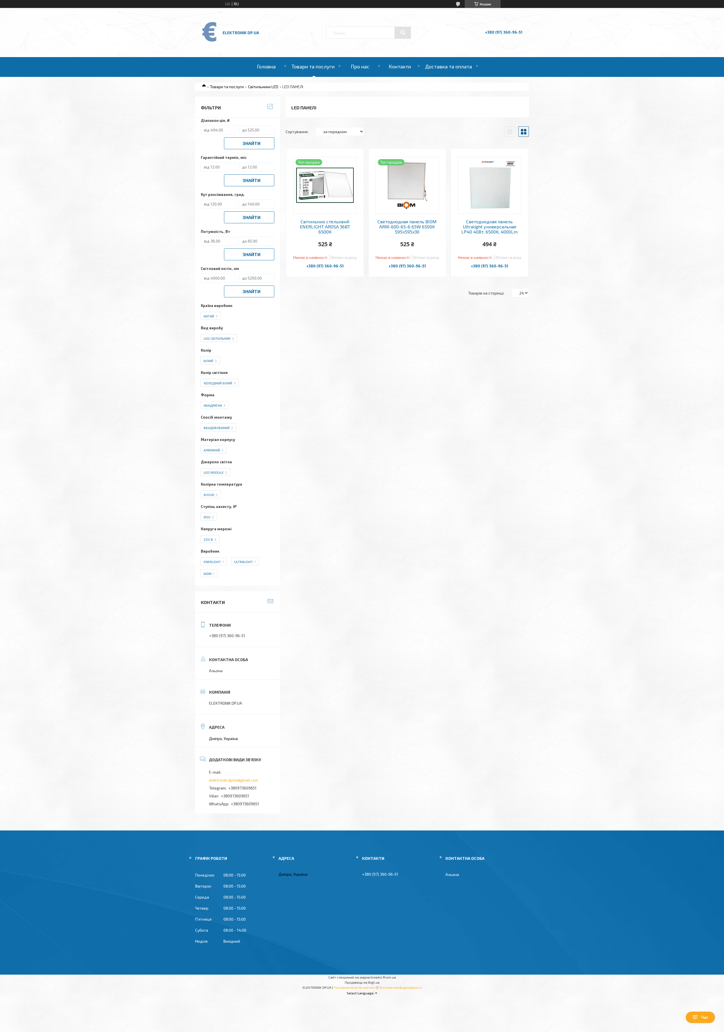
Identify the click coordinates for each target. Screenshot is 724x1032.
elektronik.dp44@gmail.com (233, 780)
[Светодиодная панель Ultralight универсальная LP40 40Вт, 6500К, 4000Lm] (490, 185)
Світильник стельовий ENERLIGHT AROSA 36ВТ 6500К (325, 227)
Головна (266, 66)
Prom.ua (389, 977)
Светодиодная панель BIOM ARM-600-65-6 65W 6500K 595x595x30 (407, 227)
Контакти (400, 66)
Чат (704, 1017)
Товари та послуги (313, 66)
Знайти (251, 143)
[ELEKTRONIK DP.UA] (209, 41)
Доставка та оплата (448, 66)
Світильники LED (263, 86)
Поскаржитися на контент (355, 987)
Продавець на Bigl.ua (362, 982)
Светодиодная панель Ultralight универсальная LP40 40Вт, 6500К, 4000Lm (489, 227)
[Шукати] (403, 32)
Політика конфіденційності (400, 987)
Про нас (360, 66)
